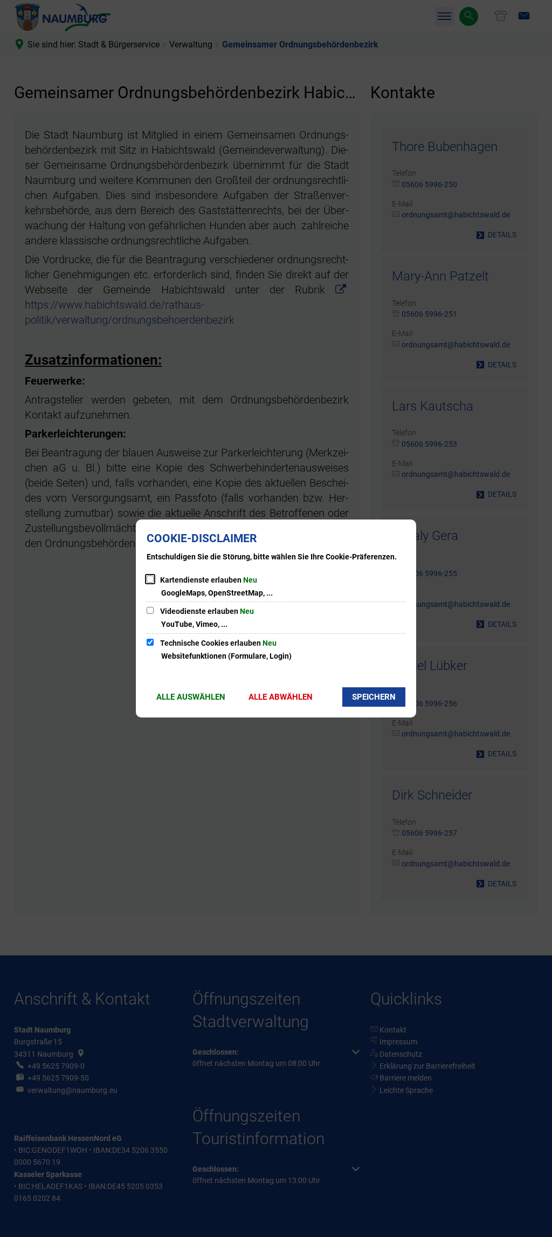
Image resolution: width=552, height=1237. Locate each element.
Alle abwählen (281, 697)
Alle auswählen (190, 697)
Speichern (374, 697)
